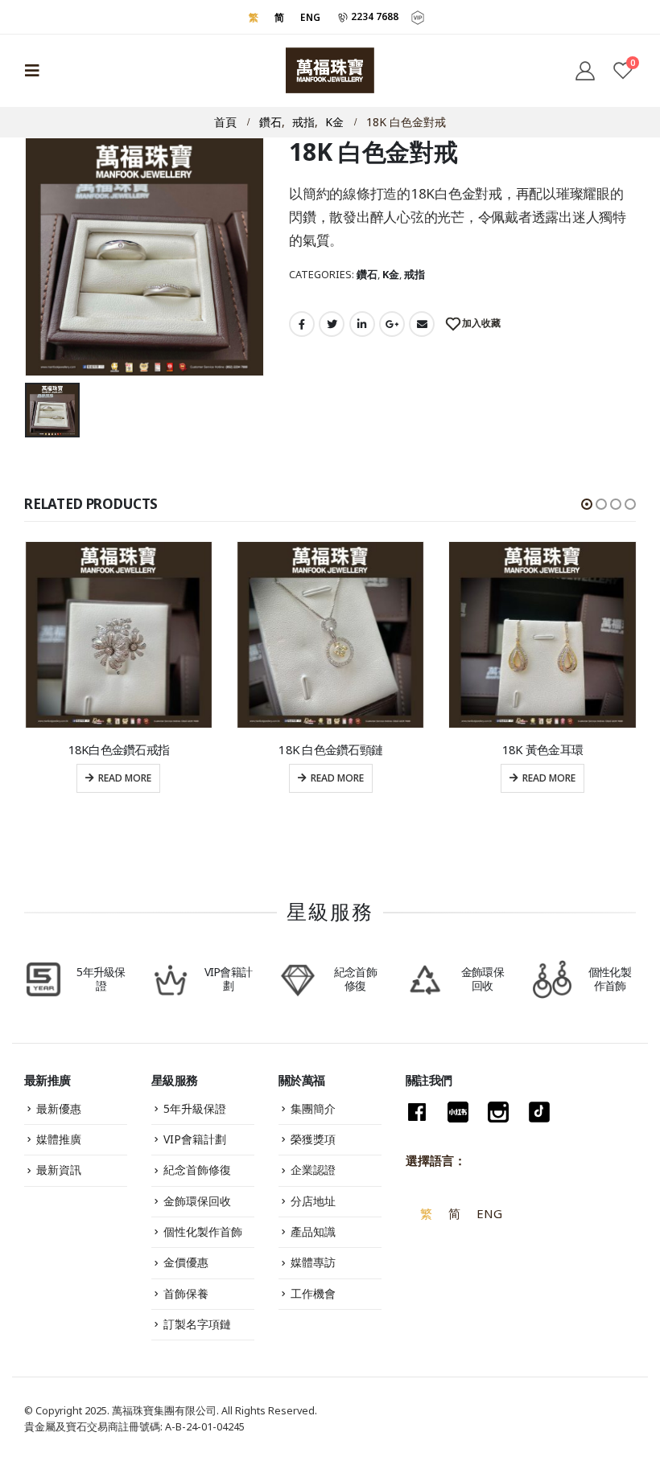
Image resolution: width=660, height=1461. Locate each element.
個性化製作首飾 (202, 1231)
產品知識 (313, 1231)
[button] (587, 504)
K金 (390, 274)
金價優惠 (185, 1262)
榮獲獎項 (313, 1139)
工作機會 (313, 1293)
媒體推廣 (58, 1139)
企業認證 (313, 1169)
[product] (119, 635)
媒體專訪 (313, 1262)
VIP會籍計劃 (194, 1139)
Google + (392, 324)
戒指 (414, 274)
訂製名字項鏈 (197, 1324)
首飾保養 (185, 1293)
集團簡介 (313, 1108)
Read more (124, 778)
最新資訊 (58, 1169)
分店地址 (313, 1201)
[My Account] (584, 70)
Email (422, 324)
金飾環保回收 (197, 1201)
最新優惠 (58, 1108)
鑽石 (367, 274)
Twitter (331, 324)
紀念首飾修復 (197, 1169)
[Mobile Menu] (37, 70)
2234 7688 (373, 16)
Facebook (302, 324)
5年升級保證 (194, 1108)
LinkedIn (362, 324)
